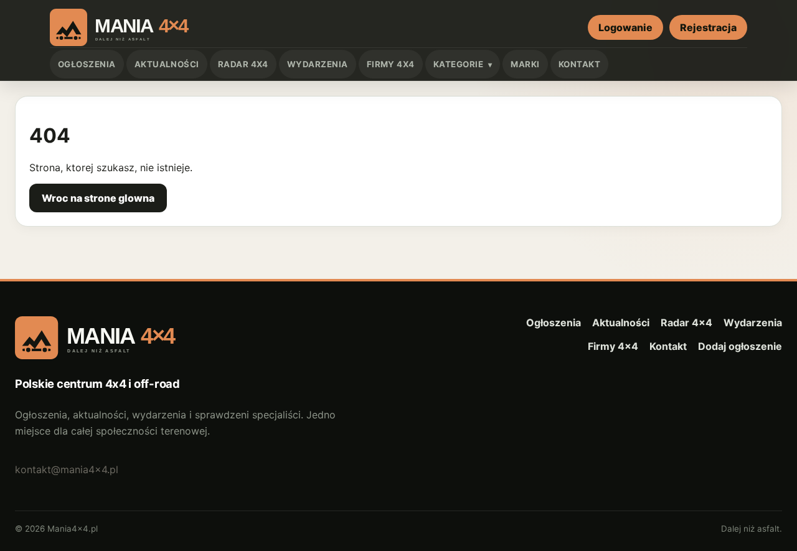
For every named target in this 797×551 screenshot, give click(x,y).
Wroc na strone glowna (98, 198)
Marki (525, 64)
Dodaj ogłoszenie (740, 346)
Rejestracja (708, 27)
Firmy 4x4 (391, 64)
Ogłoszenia (87, 64)
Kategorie (458, 64)
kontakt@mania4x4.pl (66, 469)
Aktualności (166, 64)
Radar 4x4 (243, 64)
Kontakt (579, 64)
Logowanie (625, 27)
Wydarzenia (317, 64)
